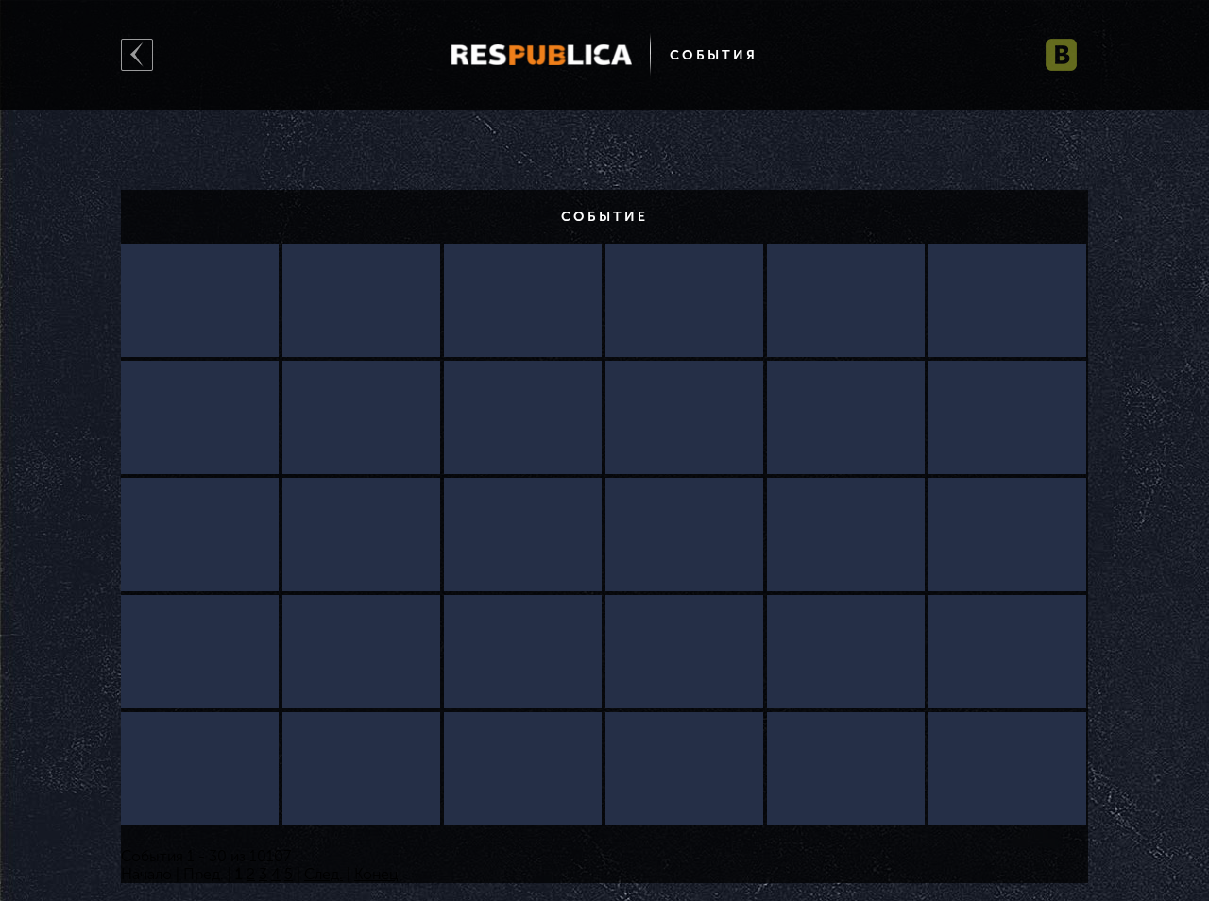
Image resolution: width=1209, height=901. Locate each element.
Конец (376, 874)
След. (323, 874)
